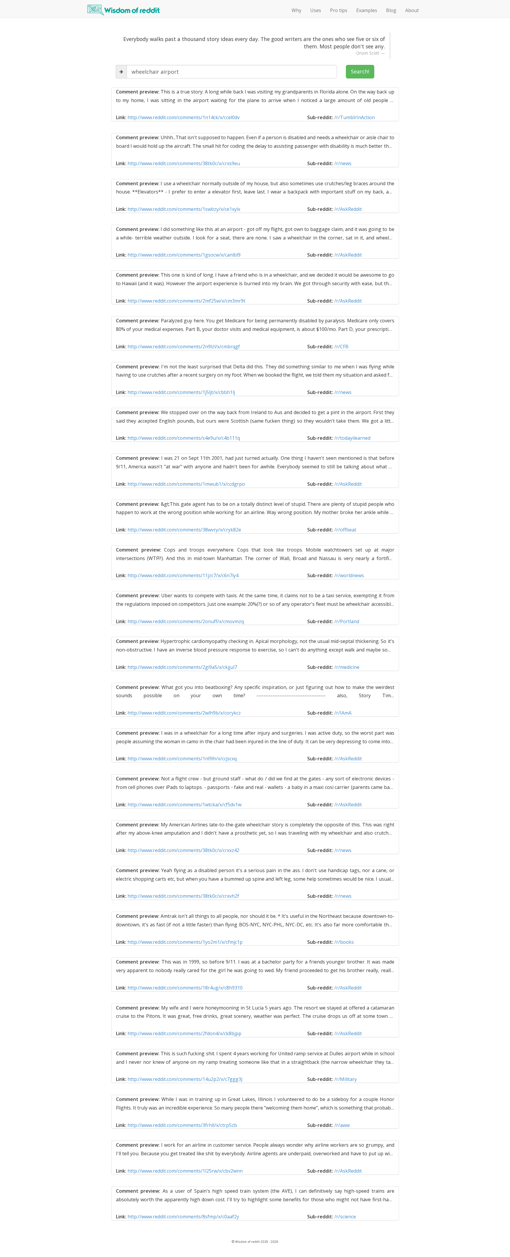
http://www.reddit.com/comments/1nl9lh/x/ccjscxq (182, 758)
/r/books (344, 942)
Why (296, 10)
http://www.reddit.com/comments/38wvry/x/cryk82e (184, 529)
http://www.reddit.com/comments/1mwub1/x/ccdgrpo (186, 484)
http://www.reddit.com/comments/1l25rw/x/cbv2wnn (185, 1171)
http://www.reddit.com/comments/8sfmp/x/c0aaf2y (183, 1216)
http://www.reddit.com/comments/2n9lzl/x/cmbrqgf (184, 346)
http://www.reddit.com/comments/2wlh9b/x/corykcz (184, 713)
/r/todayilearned (352, 438)
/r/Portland (346, 621)
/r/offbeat (345, 529)
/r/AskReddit (348, 209)
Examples (366, 10)
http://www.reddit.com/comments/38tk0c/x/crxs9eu (184, 163)
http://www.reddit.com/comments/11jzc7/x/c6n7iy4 (183, 575)
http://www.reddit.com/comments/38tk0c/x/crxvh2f (183, 896)
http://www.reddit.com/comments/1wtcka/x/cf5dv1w (184, 804)
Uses (315, 10)
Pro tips (338, 10)
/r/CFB (341, 346)
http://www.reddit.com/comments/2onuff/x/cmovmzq (186, 621)
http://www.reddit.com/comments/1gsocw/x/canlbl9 (184, 255)
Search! (360, 71)
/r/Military (345, 1079)
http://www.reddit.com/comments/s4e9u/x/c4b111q (184, 438)
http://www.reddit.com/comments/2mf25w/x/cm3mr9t (186, 301)
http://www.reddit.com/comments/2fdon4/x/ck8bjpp (184, 1033)
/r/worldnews (349, 575)
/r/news (343, 163)
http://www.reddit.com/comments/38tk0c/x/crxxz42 (183, 850)
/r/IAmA (343, 713)
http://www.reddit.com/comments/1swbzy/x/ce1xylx (184, 209)
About (412, 10)
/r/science (345, 1216)
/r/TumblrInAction (354, 117)
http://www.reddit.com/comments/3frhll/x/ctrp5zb (182, 1125)
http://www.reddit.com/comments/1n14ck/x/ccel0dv (184, 117)
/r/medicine (346, 667)
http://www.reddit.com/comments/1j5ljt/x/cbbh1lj (181, 392)
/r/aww (342, 1125)
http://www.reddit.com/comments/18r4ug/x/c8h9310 (185, 987)
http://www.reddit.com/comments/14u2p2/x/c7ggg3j (185, 1079)
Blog (391, 10)
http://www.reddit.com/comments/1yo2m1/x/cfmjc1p (185, 942)
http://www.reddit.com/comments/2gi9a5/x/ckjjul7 (182, 667)
